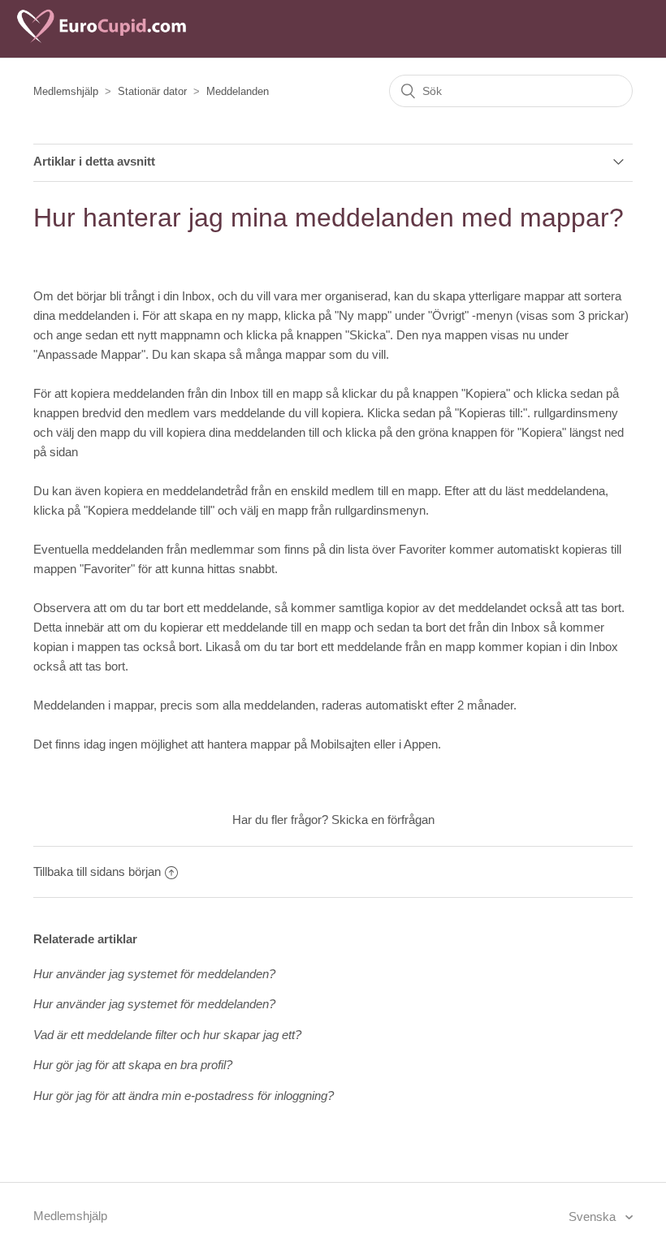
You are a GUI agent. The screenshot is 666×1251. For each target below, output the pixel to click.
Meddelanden (237, 91)
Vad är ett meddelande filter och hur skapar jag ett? (167, 1035)
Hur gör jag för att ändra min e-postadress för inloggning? (183, 1095)
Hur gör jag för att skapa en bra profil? (132, 1065)
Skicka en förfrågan (383, 819)
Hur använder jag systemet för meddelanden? (154, 974)
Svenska (594, 1216)
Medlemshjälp (65, 91)
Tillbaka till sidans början (97, 871)
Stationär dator (152, 91)
